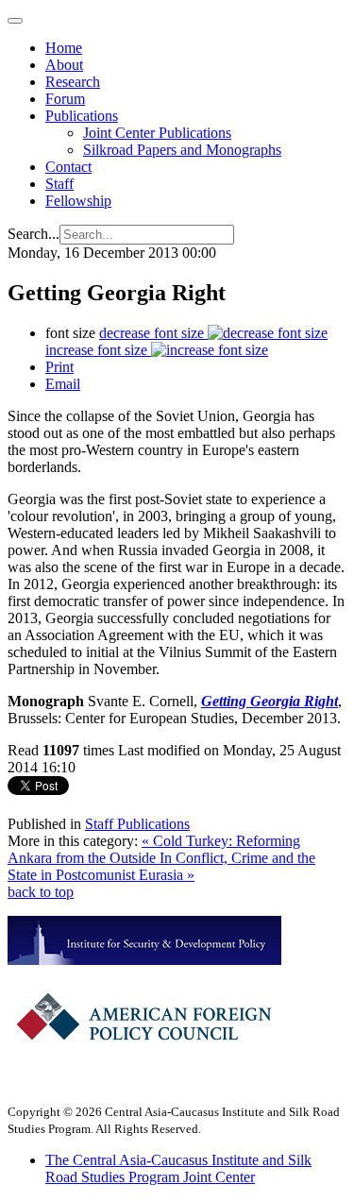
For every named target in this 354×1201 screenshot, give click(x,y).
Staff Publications (137, 824)
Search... (33, 234)
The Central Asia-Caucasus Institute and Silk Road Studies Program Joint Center (178, 1168)
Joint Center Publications (157, 133)
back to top (41, 892)
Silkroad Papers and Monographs (182, 150)
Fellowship (78, 201)
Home (63, 48)
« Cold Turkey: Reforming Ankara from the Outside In (154, 849)
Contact (68, 167)
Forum (65, 99)
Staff (59, 184)
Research (72, 82)
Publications (81, 116)
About (64, 65)
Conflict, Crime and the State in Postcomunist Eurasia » (161, 866)
